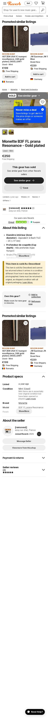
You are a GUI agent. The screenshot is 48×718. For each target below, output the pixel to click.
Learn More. (27, 282)
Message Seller (24, 441)
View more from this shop (24, 448)
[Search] (42, 10)
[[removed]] (8, 431)
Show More (24, 256)
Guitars (19, 16)
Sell (28, 3)
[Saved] (36, 3)
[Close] (42, 109)
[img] (26, 208)
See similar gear (27, 95)
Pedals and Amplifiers (34, 16)
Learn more (31, 399)
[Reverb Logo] (14, 3)
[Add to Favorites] (25, 29)
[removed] (14, 208)
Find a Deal (8, 16)
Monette (23, 403)
